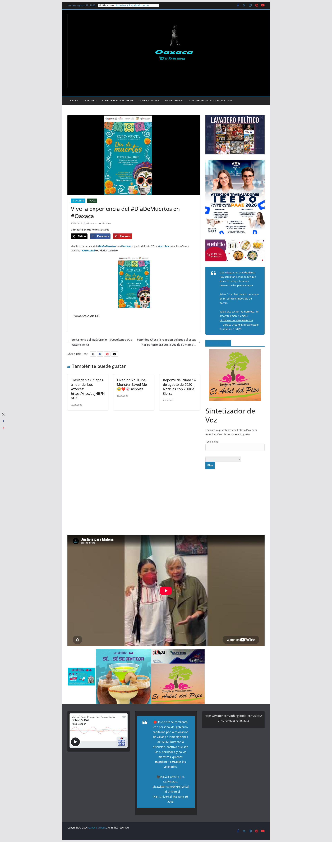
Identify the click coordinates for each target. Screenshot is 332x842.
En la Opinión (174, 100)
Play (210, 465)
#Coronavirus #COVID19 (117, 100)
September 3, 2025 (230, 329)
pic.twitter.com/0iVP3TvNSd (171, 787)
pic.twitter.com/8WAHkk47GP (236, 320)
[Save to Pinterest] (3, 428)
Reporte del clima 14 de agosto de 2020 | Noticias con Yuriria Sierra (179, 387)
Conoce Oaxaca (149, 100)
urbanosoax (92, 223)
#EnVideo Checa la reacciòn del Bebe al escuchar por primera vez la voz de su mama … (166, 342)
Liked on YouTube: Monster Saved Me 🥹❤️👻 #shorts (132, 384)
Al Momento (78, 201)
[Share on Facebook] (3, 421)
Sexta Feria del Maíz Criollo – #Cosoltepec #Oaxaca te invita (102, 342)
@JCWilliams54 (169, 777)
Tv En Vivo (89, 100)
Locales (92, 201)
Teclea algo (211, 441)
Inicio (74, 100)
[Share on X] (3, 414)
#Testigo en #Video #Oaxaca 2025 (210, 100)
